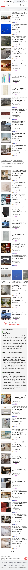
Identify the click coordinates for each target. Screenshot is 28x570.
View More (13, 551)
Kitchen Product (9, 558)
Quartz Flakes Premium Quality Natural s (19, 25)
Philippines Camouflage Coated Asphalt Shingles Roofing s (19, 49)
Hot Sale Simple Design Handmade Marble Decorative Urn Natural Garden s (19, 298)
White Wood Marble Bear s (19, 419)
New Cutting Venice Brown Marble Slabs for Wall (19, 98)
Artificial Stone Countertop (7, 166)
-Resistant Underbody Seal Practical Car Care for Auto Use (19, 61)
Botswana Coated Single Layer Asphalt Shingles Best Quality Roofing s (19, 256)
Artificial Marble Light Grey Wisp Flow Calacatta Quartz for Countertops (19, 491)
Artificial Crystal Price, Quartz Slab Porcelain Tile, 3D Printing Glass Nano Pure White (19, 407)
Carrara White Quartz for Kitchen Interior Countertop (19, 479)
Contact (22, 565)
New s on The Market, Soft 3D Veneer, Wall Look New (19, 86)
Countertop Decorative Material (19, 183)
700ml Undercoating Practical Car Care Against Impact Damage (19, 244)
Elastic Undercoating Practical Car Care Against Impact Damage (19, 13)
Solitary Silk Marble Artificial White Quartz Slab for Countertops (18, 466)
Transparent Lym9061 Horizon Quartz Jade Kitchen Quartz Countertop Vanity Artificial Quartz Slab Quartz (19, 515)
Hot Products (4, 562)
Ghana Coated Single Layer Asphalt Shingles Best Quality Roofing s (19, 310)
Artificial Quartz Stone (6, 160)
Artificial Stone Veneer (18, 163)
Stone (3, 558)
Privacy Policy (17, 565)
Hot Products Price (12, 562)
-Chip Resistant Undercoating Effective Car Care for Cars (18, 195)
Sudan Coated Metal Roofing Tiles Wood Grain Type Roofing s (19, 110)
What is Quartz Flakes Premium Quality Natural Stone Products (16, 282)
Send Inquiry (15, 19)
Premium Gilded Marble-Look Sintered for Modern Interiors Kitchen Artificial (19, 442)
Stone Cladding (4, 9)
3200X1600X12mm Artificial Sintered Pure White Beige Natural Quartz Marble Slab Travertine (19, 527)
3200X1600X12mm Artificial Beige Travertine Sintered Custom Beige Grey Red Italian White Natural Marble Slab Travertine (19, 539)
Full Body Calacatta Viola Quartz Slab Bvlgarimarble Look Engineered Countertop (19, 454)
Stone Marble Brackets (14, 9)
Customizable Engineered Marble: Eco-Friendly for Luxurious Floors (19, 171)
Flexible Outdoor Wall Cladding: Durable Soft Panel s (19, 286)
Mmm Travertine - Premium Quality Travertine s (18, 232)
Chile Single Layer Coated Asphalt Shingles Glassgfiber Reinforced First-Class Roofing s (19, 219)
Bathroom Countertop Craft (18, 134)
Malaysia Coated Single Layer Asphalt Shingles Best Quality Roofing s (19, 122)
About (5, 565)
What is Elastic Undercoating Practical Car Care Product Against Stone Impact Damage (6, 282)
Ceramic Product (16, 558)
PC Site (14, 563)
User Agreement (10, 565)
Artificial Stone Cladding (6, 163)
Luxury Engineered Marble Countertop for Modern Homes (19, 37)
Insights (18, 563)
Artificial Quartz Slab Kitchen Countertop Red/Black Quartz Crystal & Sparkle (19, 503)
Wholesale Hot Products (21, 562)
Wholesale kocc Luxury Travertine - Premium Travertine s (19, 207)
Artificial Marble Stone (17, 160)
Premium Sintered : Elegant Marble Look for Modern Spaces (19, 430)
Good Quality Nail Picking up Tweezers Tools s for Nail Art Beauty (19, 73)
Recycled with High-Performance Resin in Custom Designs (19, 395)
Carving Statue (19, 146)
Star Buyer (10, 563)
